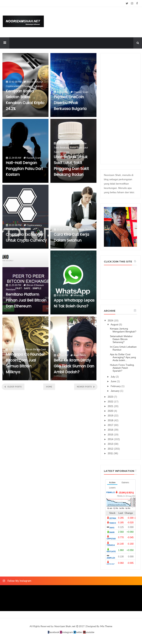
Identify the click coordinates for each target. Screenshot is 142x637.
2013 (111, 443)
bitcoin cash (39, 349)
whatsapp (78, 295)
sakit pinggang (61, 152)
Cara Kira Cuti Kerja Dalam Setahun (71, 237)
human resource (86, 229)
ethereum (27, 86)
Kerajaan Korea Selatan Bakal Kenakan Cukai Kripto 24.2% (25, 100)
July (113, 376)
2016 (111, 429)
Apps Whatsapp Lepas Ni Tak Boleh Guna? (74, 303)
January (115, 390)
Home (49, 387)
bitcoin (30, 82)
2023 (111, 396)
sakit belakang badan (65, 147)
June (114, 381)
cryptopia (10, 229)
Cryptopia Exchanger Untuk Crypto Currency (26, 237)
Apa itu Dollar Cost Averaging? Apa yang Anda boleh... (123, 357)
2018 (111, 420)
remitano (10, 289)
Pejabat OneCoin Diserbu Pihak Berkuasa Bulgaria (70, 103)
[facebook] (137, 3)
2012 (111, 448)
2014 (111, 439)
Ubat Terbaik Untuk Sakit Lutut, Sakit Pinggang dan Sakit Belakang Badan (71, 166)
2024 (111, 320)
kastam (30, 158)
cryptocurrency (13, 86)
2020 (111, 410)
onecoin (77, 92)
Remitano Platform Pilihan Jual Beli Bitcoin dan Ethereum (26, 300)
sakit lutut (82, 147)
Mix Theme (106, 626)
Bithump (38, 82)
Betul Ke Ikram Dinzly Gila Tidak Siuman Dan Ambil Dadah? (74, 366)
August (115, 324)
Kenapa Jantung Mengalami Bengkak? (123, 330)
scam (85, 92)
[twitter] (127, 3)
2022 (111, 401)
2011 (111, 453)
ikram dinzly (79, 355)
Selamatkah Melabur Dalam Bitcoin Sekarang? (121, 339)
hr (75, 229)
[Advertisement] (120, 109)
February (116, 386)
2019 (111, 415)
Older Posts (14, 387)
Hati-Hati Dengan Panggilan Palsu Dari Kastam (24, 169)
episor (76, 143)
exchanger (37, 86)
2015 (111, 434)
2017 (111, 425)
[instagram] (132, 3)
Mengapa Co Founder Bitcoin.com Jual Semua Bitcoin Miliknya (25, 363)
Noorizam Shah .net (65, 626)
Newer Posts (84, 387)
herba (83, 143)
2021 (111, 406)
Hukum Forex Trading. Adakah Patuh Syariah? (122, 368)
